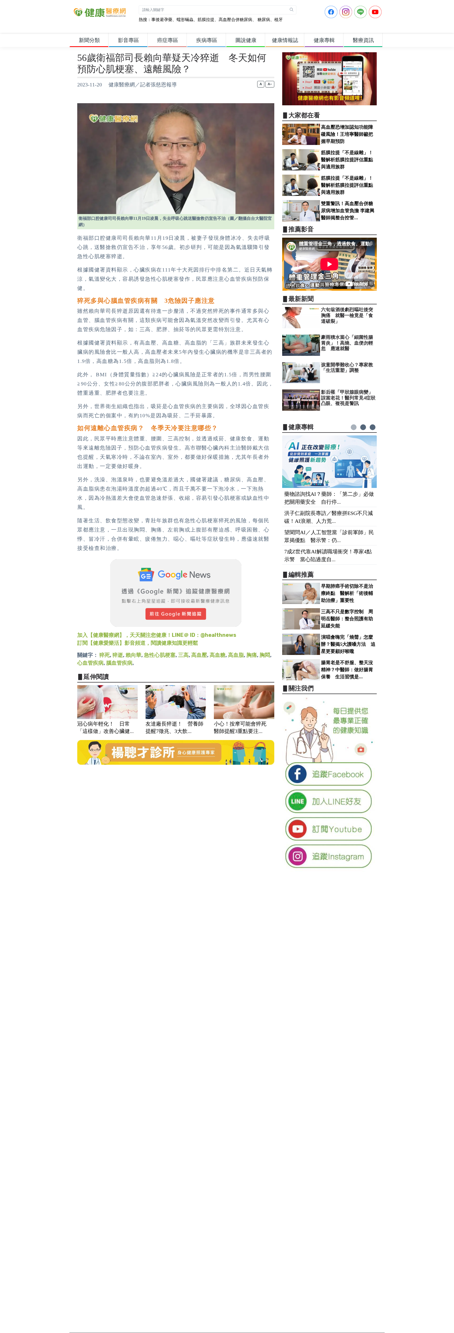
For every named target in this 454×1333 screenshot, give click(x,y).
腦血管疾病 (119, 663)
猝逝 (117, 655)
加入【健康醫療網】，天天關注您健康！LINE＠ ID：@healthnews (156, 635)
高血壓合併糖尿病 (235, 19)
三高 (183, 655)
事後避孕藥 (161, 19)
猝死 (104, 655)
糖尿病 (263, 19)
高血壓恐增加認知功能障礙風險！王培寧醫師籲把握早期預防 (347, 134)
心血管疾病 (90, 663)
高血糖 (217, 655)
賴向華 (133, 655)
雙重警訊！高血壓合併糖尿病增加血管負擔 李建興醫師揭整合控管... (347, 210)
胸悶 (265, 655)
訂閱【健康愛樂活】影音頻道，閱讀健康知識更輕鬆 (137, 643)
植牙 (278, 19)
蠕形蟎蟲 (185, 19)
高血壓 (199, 655)
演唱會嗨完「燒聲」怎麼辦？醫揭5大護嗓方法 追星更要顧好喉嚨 (348, 644)
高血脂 (236, 655)
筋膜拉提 (206, 19)
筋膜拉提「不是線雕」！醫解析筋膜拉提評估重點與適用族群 (347, 159)
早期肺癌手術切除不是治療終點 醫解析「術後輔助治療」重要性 (347, 593)
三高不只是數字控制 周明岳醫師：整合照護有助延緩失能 (347, 618)
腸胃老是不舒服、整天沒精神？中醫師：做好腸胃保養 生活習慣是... (347, 669)
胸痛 (251, 655)
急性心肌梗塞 (160, 655)
